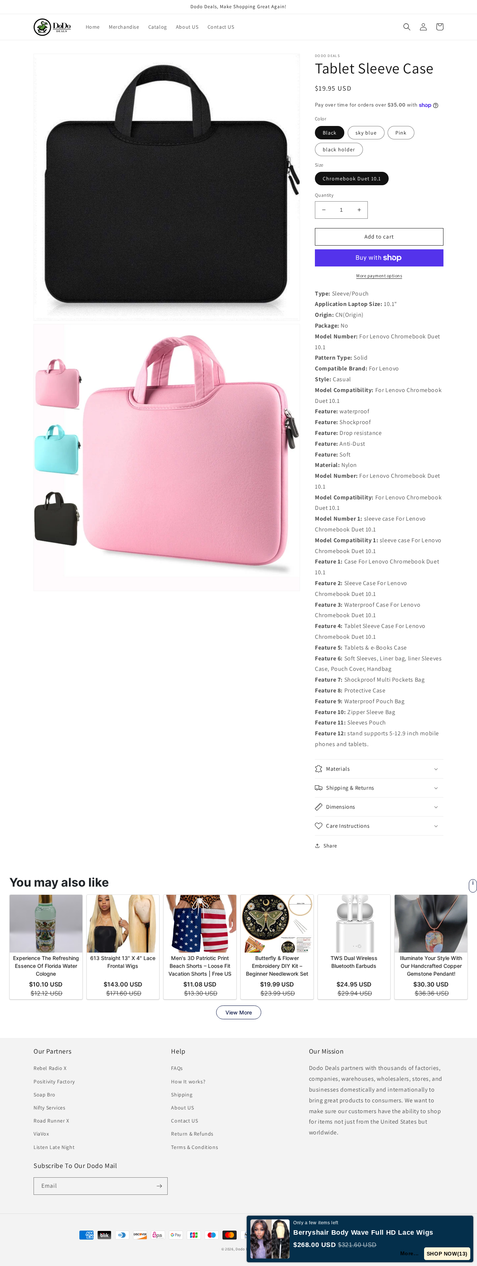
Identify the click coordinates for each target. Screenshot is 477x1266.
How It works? (188, 1081)
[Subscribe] (159, 1186)
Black (330, 132)
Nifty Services (49, 1107)
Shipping (181, 1094)
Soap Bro (45, 1094)
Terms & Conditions (194, 1147)
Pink (401, 132)
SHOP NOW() (447, 1254)
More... (409, 1253)
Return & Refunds (192, 1133)
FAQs (177, 1068)
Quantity (324, 195)
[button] (407, 27)
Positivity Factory (54, 1081)
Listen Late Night (54, 1147)
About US (182, 1107)
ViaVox (41, 1133)
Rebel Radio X (50, 1068)
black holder (339, 149)
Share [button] (330, 845)
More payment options (379, 275)
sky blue (366, 132)
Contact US (184, 1120)
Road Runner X (51, 1120)
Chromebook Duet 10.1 (352, 178)
